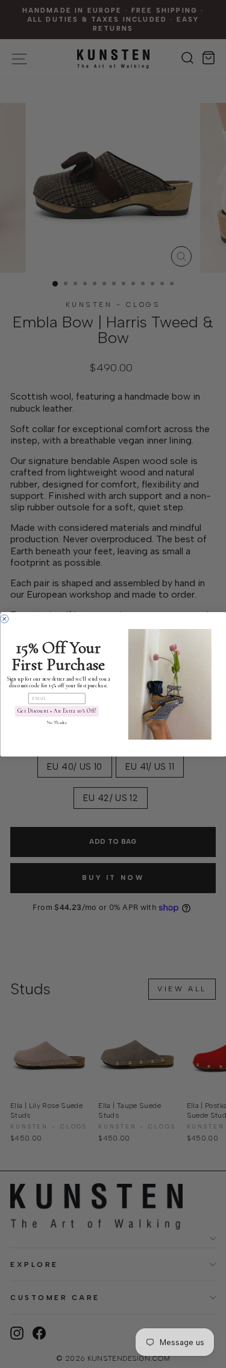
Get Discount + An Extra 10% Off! (56, 711)
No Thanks (56, 722)
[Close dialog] (4, 618)
